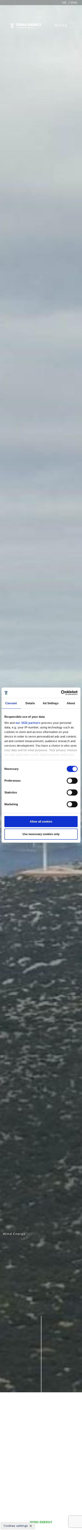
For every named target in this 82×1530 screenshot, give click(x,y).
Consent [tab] (11, 703)
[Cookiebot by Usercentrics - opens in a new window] (61, 692)
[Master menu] (72, 25)
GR (64, 2)
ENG (74, 2)
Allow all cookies (41, 821)
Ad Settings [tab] (51, 703)
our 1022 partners (28, 722)
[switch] (72, 781)
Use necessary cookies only (41, 834)
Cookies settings (16, 1525)
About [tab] (71, 703)
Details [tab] (30, 703)
